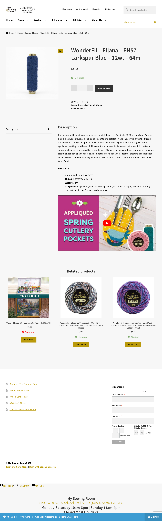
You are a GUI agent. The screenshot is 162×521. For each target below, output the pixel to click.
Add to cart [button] (81, 344)
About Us (97, 20)
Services (38, 20)
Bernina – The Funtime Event (23, 384)
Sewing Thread (31, 33)
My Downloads (82, 9)
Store (21, 20)
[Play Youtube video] (107, 223)
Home (9, 20)
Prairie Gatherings (18, 396)
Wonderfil (81, 108)
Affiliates (77, 20)
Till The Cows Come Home (22, 409)
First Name (117, 405)
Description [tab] (12, 129)
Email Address (118, 395)
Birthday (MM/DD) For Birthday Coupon (143, 427)
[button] (60, 51)
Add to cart (104, 88)
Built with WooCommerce (42, 466)
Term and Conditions (16, 466)
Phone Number (118, 426)
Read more (29, 339)
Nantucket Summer (19, 390)
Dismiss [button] (155, 516)
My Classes (67, 9)
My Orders (96, 9)
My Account (110, 9)
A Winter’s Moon (17, 403)
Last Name (117, 416)
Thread (20, 33)
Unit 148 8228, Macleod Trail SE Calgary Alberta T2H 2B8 (81, 503)
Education (57, 20)
